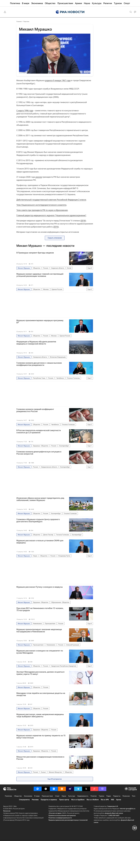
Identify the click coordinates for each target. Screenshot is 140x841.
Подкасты (116, 796)
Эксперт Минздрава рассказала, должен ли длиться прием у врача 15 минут (40, 673)
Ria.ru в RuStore (93, 800)
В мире (37, 796)
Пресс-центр (64, 800)
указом (38, 177)
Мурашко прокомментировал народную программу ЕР (39, 321)
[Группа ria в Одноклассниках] (62, 789)
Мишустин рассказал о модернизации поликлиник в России (40, 758)
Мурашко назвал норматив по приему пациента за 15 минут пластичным (40, 736)
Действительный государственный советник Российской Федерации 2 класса (51, 199)
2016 (56, 227)
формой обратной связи (114, 813)
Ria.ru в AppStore (77, 800)
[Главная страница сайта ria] (70, 12)
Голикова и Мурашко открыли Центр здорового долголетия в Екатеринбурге (38, 520)
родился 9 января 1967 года (58, 80)
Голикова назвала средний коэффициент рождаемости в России (35, 410)
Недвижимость (82, 796)
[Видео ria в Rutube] (70, 789)
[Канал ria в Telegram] (78, 789)
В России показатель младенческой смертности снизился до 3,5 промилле (38, 431)
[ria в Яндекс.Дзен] (46, 789)
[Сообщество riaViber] (102, 789)
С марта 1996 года (24, 110)
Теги (133, 796)
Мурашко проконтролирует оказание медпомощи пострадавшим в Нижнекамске (39, 630)
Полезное (126, 796)
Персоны (26, 21)
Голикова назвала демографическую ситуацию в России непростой (38, 453)
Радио (108, 796)
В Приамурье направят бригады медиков (35, 253)
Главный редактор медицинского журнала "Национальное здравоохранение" (51, 215)
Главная (19, 21)
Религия (94, 796)
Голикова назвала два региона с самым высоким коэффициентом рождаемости (39, 364)
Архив (118, 800)
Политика (8, 796)
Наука (64, 796)
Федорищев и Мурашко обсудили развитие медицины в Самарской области (36, 343)
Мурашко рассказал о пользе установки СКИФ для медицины (39, 541)
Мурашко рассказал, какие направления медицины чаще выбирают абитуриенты (40, 715)
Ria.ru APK (105, 800)
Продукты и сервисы (49, 800)
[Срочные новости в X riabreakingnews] (94, 789)
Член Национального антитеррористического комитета (41, 205)
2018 (83, 220)
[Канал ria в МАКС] (38, 789)
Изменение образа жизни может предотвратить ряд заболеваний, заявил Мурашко (40, 499)
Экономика (28, 796)
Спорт (57, 796)
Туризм (101, 796)
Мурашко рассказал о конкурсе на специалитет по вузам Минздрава (39, 652)
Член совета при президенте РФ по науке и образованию (42, 210)
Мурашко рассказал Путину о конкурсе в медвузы (39, 587)
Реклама (35, 800)
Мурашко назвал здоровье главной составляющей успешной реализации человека (39, 275)
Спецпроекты (24, 800)
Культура (71, 796)
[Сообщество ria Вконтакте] (54, 789)
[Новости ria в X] (86, 789)
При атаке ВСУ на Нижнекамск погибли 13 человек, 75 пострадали (40, 609)
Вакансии (6, 811)
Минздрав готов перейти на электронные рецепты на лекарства (40, 694)
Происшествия (47, 796)
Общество (18, 796)
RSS (112, 800)
